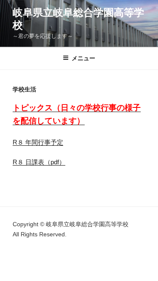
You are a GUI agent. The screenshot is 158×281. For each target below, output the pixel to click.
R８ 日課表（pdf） (39, 162)
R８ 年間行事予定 (38, 142)
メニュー (83, 58)
